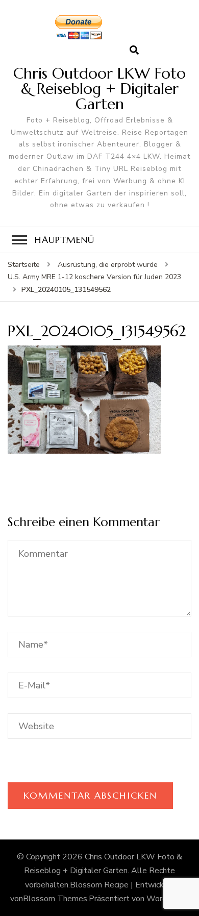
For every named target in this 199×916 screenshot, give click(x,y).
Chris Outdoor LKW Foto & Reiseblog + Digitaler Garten (99, 88)
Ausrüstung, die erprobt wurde (108, 264)
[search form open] (134, 50)
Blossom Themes (55, 898)
